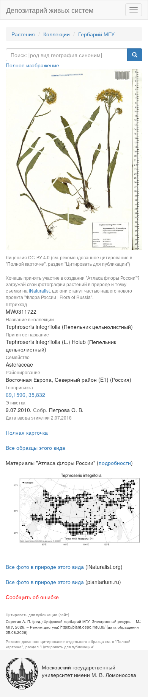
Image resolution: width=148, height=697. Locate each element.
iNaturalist (39, 290)
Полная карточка (27, 432)
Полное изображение (32, 65)
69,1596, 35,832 (25, 394)
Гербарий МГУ (96, 34)
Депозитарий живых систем (49, 10)
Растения (23, 34)
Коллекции (56, 34)
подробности (115, 462)
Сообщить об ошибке (32, 597)
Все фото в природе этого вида (45, 566)
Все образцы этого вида (35, 447)
